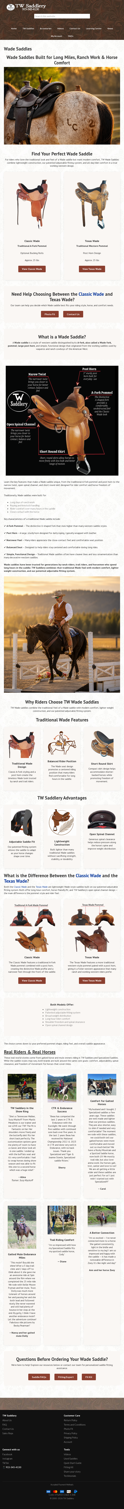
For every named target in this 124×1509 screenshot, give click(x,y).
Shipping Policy (71, 1437)
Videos (67, 1454)
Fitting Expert (66, 1377)
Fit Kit (88, 1377)
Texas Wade (15, 881)
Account (68, 1442)
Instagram (7, 1458)
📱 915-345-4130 (11, 1467)
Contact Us (73, 314)
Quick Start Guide (73, 1463)
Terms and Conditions (75, 1424)
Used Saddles (71, 1458)
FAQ (4, 1424)
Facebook (7, 1454)
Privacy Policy (70, 1433)
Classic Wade (91, 294)
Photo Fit (50, 314)
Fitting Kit (68, 1467)
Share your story (72, 1471)
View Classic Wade (32, 268)
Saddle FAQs (39, 1377)
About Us (7, 1420)
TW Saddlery (27, 7)
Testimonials (70, 1475)
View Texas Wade (92, 268)
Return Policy (70, 1420)
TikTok (5, 1463)
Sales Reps (7, 1433)
